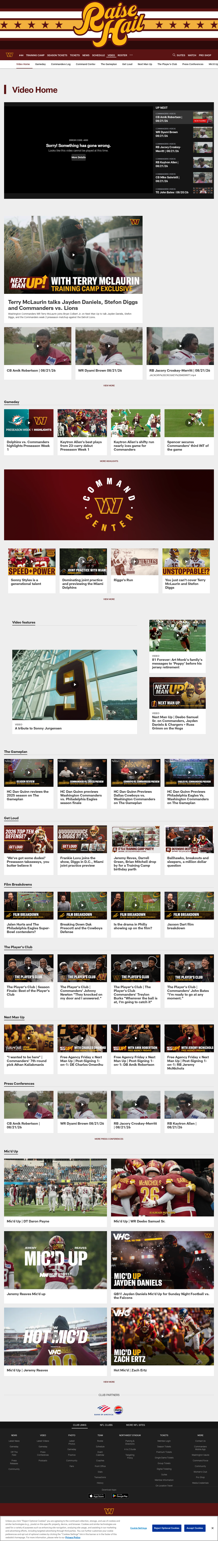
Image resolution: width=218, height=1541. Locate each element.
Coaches (100, 1460)
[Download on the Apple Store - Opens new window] (97, 1496)
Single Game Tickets (164, 1457)
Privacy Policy (72, 1537)
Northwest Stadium (130, 1435)
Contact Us (200, 1441)
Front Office (100, 1466)
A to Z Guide (130, 1449)
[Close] (212, 1528)
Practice (71, 1455)
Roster (100, 1441)
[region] (109, 1528)
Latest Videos (43, 1441)
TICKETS (164, 1435)
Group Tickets (164, 1463)
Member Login (164, 1441)
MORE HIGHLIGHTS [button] (109, 461)
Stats (100, 1472)
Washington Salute (200, 1455)
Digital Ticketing (164, 1469)
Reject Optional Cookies (167, 1528)
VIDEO (43, 1435)
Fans (72, 1466)
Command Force (200, 1460)
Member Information (164, 1480)
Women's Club (200, 1472)
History (100, 1483)
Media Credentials (200, 1483)
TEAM (100, 1435)
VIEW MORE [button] (109, 385)
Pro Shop (200, 1477)
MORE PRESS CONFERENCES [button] (109, 1139)
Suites (164, 1474)
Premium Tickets (164, 1452)
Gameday (14, 1446)
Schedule (100, 1446)
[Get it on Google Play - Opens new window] (120, 1497)
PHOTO (71, 1435)
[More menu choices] (131, 55)
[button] (79, 157)
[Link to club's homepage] (9, 55)
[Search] (174, 55)
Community (14, 1469)
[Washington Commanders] (109, 1512)
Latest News (14, 1441)
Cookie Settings (138, 1528)
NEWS (14, 1435)
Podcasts (43, 1460)
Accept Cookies (195, 1528)
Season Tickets (164, 1446)
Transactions (100, 1477)
